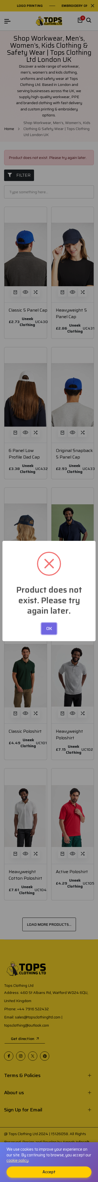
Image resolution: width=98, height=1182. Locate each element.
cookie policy (18, 1160)
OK (49, 628)
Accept (49, 1172)
